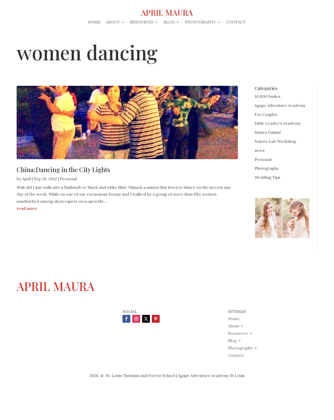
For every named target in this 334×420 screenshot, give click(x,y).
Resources (141, 22)
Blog (169, 22)
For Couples (266, 114)
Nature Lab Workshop (275, 141)
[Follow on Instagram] (136, 319)
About (113, 22)
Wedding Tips (267, 177)
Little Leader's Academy (278, 123)
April (26, 178)
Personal (68, 178)
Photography (200, 22)
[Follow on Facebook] (126, 319)
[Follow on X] (146, 319)
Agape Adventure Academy (280, 105)
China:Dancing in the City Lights (63, 169)
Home (94, 22)
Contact (236, 22)
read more (27, 208)
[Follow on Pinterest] (156, 319)
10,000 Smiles (267, 96)
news (260, 150)
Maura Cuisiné (268, 132)
